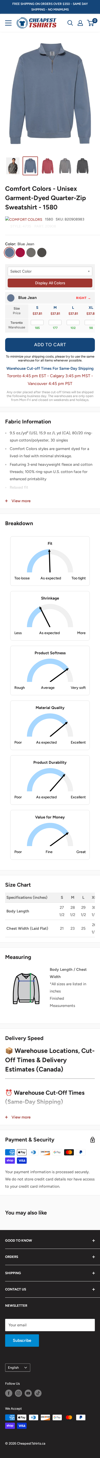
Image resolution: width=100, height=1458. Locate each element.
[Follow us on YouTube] (28, 1393)
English (13, 1367)
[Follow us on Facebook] (8, 1393)
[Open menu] (8, 23)
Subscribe (22, 1340)
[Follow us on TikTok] (38, 1393)
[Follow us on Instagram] (18, 1393)
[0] (90, 23)
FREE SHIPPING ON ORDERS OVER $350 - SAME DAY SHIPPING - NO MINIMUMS (50, 6)
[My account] (80, 23)
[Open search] (70, 23)
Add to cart (50, 345)
